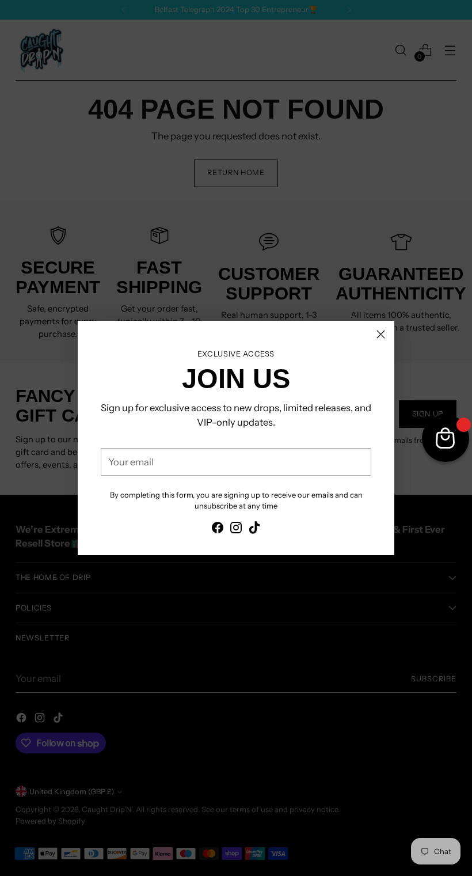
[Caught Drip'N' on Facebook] (217, 530)
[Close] (381, 334)
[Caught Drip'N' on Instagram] (236, 530)
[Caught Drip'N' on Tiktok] (254, 530)
